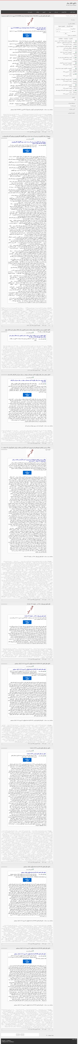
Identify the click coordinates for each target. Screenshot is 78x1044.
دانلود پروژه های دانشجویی (9, 355)
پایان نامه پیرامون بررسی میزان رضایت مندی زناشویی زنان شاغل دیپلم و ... (24, 352)
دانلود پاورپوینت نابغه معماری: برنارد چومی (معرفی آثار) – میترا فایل (35, 128)
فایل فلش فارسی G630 (29, 1023)
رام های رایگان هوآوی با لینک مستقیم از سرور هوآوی (16, 726)
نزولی (6, 322)
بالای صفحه (74, 1039)
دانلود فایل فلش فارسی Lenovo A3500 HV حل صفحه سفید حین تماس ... (18, 838)
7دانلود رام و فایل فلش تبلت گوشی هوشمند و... (36, 940)
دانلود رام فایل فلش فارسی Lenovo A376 (40, 748)
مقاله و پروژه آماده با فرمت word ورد (35, 573)
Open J (5, 317)
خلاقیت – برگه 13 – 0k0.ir (24, 438)
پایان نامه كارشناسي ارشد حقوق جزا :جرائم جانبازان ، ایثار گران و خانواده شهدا (30, 440)
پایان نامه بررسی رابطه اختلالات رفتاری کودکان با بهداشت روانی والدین (35, 572)
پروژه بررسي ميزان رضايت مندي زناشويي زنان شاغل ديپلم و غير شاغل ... (37, 350)
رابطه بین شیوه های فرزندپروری (8, 572)
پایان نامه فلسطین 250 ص (10, 440)
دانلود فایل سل (71, 3)
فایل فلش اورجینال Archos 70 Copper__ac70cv (33, 556)
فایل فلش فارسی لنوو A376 (39, 845)
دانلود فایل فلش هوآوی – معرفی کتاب (39, 729)
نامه (37, 586)
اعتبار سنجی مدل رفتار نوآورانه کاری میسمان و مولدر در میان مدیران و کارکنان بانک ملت (29, 374)
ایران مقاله (18, 320)
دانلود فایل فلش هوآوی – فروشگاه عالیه (35, 938)
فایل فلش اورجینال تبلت (12, 853)
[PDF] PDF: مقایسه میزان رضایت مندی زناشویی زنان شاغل (41, 356)
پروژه (5, 318)
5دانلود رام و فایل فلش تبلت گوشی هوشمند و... (36, 854)
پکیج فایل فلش (49, 855)
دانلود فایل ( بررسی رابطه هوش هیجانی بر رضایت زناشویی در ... (19, 353)
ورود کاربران (70, 26)
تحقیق (18, 586)
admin (51, 572)
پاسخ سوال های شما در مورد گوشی (27, 1019)
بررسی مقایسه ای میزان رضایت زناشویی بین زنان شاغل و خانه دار (38, 359)
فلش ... (44, 124)
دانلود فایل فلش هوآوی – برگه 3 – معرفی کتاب (43, 1019)
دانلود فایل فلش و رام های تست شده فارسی (13, 843)
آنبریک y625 (38, 1021)
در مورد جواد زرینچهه (36, 588)
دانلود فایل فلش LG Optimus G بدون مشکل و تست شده (64, 48)
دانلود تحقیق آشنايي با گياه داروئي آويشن (36, 437)
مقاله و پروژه (33, 363)
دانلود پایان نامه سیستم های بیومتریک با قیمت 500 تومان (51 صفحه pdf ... (27, 439)
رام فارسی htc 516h (37, 836)
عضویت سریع (62, 26)
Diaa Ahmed (16, 654)
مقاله (45, 225)
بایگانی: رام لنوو (14, 836)
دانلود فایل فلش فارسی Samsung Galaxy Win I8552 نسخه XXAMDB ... (34, 114)
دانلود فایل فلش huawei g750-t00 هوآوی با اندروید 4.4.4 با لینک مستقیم (28, 1005)
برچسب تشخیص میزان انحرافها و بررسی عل (35, 364)
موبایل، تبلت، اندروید (7, 122)
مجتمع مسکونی (27, 441)
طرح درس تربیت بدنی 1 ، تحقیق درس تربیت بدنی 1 (39, 367)
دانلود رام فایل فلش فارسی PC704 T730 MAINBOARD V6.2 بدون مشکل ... (26, 857)
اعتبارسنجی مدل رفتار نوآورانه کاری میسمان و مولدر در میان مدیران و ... (25, 431)
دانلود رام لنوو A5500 (16, 842)
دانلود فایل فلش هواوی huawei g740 (45, 1012)
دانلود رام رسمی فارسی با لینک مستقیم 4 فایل (40, 1026)
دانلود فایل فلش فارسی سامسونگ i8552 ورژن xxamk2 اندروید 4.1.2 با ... (39, 123)
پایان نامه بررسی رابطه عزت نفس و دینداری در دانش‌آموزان (13, 585)
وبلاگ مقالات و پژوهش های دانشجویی (22, 321)
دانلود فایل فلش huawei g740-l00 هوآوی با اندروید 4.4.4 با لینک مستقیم (28, 920)
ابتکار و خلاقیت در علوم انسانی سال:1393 (37, 436)
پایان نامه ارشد (18, 572)
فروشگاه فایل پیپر (11, 320)
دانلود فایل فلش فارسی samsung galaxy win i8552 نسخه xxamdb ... (29, 115)
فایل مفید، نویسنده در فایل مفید (12, 851)
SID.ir (41, 431)
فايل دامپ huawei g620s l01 (25, 727)
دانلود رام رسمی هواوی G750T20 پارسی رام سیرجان (27, 936)
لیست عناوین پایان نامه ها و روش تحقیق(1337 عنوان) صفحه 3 (36, 360)
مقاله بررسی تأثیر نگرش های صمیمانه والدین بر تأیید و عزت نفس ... (40, 571)
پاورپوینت (38, 441)
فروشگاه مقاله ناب (40, 320)
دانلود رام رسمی (11, 937)
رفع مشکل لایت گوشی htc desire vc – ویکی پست (17, 365)
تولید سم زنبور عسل (16, 122)
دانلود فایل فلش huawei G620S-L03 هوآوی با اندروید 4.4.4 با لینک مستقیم (32, 663)
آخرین (71, 38)
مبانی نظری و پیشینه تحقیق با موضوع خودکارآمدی (17, 574)
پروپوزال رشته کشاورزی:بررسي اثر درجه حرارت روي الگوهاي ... (40, 311)
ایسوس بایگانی (34, 858)
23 (13, 1010)
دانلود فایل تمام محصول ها (23, 367)
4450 (22, 360)
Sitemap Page (10, 854)
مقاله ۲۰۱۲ (50, 318)
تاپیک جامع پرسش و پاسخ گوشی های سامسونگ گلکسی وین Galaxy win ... (20, 124)
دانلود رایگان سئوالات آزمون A (38, 368)
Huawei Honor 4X (45, 1015)
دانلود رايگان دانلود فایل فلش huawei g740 (17, 1013)
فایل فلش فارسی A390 (6, 857)
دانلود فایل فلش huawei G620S (41, 725)
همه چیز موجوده (14, 850)
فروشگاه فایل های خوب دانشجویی (37, 321)
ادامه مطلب (16, 561)
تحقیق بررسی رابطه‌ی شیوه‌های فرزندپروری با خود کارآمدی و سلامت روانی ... (19, 567)
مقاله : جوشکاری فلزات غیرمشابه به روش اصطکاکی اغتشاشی (27, 319)
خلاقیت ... (46, 587)
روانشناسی (28, 589)
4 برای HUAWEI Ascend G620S (15, 733)
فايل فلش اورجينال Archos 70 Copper (15, 652)
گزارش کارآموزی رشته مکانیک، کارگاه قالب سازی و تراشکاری (38, 316)
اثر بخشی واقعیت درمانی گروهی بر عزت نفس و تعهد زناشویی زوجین (38, 585)
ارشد (22, 586)
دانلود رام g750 (32, 941)
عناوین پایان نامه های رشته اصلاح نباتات (32, 315)
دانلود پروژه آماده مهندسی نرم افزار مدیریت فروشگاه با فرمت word (24, 566)
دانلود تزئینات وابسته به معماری (20, 364)
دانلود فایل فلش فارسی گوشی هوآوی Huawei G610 (22, 729)
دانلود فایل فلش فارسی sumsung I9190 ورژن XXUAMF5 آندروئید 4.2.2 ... (39, 127)
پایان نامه (31, 570)
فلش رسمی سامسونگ (12, 123)
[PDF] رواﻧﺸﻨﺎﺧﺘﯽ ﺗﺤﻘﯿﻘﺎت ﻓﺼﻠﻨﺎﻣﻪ (45, 584)
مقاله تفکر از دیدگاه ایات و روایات (38, 589)
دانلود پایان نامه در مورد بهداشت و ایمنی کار (34, 425)
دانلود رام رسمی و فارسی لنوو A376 (25, 836)
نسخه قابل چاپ (25, 320)
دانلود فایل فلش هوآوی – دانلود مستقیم (35, 937)
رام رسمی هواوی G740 (43, 1009)
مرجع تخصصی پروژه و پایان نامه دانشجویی (29, 366)
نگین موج (27, 363)
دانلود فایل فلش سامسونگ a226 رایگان (9, 656)
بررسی (3, 586)
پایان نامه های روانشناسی (47, 586)
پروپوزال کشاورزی (24, 311)
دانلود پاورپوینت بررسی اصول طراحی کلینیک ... (22, 362)
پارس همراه (32, 1018)
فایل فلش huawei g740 (20, 1009)
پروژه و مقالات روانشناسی (16, 584)
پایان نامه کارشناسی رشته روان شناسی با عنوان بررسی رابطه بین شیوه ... (29, 587)
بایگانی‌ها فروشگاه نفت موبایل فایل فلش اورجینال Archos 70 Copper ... (35, 650)
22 (26, 728)
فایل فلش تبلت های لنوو (40, 855)
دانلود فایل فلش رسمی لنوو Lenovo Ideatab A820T (29, 839)
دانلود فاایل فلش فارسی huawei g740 (12, 1019)
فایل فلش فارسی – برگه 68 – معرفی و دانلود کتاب (30, 122)
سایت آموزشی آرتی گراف (26, 588)
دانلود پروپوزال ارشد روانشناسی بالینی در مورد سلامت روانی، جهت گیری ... (26, 564)
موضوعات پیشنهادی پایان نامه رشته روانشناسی (37, 580)
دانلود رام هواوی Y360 (8, 1014)
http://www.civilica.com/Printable (46, 319)
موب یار (28, 726)
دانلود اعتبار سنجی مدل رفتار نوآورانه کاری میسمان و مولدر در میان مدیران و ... (33, 435)
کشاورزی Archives (29, 312)
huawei (36, 930)
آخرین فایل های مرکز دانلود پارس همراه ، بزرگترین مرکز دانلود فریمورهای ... (17, 1026)
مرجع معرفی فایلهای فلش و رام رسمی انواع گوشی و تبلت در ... (35, 860)
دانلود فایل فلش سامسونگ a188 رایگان (25, 656)
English (47, 436)
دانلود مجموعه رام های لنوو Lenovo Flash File (40, 841)
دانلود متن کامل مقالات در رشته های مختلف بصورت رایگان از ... (38, 314)
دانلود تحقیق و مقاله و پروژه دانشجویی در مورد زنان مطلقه (37, 358)
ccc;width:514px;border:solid (41, 318)
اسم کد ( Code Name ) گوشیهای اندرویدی (14, 860)
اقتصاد (48, 588)
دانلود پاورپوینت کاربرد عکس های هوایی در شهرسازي (33, 313)
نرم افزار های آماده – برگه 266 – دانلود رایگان (21, 852)
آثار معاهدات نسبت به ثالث (39, 130)
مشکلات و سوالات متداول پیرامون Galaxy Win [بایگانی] (40, 129)
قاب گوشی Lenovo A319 (27, 845)
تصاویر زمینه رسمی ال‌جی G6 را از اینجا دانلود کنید (23, 903)
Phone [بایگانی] (27, 858)
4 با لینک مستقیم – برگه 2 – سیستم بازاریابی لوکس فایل (34, 1025)
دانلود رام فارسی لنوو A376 (18, 835)
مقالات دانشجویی (12, 587)
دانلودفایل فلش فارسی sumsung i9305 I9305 (26, 117)
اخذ (29, 586)
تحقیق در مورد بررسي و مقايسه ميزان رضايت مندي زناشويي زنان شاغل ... (17, 348)
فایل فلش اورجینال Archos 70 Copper (40, 648)
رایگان (36, 570)
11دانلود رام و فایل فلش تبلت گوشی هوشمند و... (12, 1018)
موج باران (34, 322)
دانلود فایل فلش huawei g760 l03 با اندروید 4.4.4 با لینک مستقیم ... (28, 732)
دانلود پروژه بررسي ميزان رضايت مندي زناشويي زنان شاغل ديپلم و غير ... (22, 347)
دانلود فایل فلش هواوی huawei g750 (40, 925)
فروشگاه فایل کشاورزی (15, 311)
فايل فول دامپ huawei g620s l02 (38, 727)
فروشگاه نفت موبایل (28, 652)
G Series (43, 940)
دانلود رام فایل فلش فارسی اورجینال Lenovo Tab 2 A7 (20, 834)
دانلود (40, 570)
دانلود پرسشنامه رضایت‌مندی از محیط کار (12, 360)
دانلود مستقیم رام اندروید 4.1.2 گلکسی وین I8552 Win (30, 118)
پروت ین (9, 317)
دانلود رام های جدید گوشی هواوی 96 (45, 936)
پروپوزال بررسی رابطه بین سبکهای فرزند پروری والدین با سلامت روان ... (14, 573)
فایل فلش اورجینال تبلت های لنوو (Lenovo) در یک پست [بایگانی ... (22, 855)
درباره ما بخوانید (16, 929)
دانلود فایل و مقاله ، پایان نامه (25, 851)
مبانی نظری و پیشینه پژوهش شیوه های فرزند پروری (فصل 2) (23, 582)
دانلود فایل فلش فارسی (12, 932)
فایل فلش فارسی (40, 31)
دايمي (43, 1022)
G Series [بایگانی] (28, 933)
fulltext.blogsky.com (42, 323)
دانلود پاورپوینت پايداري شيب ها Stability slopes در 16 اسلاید (35, 1024)
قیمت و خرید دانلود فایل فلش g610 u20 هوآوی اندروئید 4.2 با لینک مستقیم (21, 1021)
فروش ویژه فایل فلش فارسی (24, 850)
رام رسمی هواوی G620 (16, 730)
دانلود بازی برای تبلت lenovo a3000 (45, 858)
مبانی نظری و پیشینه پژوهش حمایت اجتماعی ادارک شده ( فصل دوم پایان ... (34, 583)
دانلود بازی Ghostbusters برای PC (43, 851)
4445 (13, 125)
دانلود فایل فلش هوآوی (9, 939)
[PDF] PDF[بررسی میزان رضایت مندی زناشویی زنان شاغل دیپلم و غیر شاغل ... (28, 357)
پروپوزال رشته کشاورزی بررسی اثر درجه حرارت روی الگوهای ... (14, 310)
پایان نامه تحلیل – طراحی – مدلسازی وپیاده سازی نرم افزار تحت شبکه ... (21, 318)
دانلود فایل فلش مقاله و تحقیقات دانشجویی (40, 933)
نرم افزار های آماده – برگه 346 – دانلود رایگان (35, 125)
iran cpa (43, 588)
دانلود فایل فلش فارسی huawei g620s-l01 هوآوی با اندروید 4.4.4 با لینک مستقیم (27, 720)
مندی (12, 364)
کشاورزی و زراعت (16, 317)
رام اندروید (45, 1018)
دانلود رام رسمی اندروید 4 (30, 733)
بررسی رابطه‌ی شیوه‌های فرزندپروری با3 (30, 584)
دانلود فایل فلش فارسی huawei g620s (27, 725)
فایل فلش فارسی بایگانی (20, 125)
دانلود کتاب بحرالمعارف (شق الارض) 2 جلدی (20, 129)
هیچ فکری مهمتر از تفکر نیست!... (42, 582)
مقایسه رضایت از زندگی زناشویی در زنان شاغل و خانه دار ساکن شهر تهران (26, 361)
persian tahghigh (32, 320)
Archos (47, 657)
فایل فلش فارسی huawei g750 (32, 1013)
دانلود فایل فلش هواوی (9, 938)
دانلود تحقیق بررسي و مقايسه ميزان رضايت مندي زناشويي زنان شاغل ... (28, 346)
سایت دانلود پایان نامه (48, 573)
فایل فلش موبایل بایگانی (14, 121)
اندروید (35, 42)
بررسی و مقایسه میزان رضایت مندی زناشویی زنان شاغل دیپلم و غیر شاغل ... (30, 351)
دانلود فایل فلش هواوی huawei (10, 1023)
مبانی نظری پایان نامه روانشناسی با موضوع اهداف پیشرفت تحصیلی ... (39, 577)
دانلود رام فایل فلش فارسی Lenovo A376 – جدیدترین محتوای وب (37, 833)
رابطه (35, 462)
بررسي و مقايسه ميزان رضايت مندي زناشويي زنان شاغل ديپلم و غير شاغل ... (33, 345)
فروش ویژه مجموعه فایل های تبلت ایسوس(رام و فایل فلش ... (27, 844)
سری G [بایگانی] (31, 728)
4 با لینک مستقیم (37, 1022)
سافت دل (33, 852)
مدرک (26, 586)
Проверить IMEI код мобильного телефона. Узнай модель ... (36, 859)
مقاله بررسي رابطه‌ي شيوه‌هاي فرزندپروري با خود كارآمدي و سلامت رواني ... (33, 561)
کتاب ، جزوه (48, 438)
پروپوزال (44, 159)
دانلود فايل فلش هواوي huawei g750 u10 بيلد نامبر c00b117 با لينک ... (29, 927)
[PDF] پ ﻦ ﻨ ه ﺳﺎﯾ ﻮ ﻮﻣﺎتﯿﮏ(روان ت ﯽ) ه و (11, 583)
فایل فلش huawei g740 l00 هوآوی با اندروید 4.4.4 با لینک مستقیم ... (24, 1015)
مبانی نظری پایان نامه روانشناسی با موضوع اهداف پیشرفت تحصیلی (40, 574)
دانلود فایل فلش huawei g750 (30, 874)
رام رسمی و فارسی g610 (38, 1027)
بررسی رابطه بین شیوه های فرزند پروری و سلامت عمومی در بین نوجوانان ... (26, 565)
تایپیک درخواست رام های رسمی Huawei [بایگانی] (27, 1016)
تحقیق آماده (13, 570)
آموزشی (50, 441)
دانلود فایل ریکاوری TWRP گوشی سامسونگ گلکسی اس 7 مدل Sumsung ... (34, 317)
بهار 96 (44, 570)
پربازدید (66, 38)
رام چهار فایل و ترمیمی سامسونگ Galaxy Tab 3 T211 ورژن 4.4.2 (20, 1022)
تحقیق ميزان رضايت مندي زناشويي (36, 354)
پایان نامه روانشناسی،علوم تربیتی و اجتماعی (42, 578)
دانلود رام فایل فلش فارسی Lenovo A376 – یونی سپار (38, 837)
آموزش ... (20, 441)
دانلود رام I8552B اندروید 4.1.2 (29, 120)
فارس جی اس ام (35, 126)
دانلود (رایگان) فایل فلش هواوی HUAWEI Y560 (16, 1012)
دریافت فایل (27, 35)
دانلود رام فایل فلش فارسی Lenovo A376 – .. (31, 843)
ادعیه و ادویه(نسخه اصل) (44, 126)
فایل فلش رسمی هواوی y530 (17, 933)
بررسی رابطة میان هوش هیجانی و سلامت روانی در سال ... (16, 571)
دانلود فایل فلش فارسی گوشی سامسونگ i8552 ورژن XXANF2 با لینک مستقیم (27, 109)
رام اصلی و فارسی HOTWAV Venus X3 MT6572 (14, 1024)
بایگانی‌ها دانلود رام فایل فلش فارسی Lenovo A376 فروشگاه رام (33, 768)
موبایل (23, 123)
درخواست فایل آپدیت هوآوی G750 (32, 939)
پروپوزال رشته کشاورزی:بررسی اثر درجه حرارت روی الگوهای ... (39, 310)
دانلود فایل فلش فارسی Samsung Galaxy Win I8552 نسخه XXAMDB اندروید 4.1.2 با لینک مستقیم (26, 15)
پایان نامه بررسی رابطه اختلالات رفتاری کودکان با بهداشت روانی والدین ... (35, 579)
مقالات (18, 570)
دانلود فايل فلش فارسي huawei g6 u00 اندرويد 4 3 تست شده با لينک (34, 1014)
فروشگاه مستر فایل (10, 321)
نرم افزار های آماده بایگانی (19, 939)
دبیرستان (33, 441)
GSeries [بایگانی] (38, 1018)
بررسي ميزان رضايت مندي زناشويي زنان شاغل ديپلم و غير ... (18, 356)
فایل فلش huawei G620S (23, 731)
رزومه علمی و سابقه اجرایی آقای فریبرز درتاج (26, 410)
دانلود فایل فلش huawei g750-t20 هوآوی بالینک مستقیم (37, 866)
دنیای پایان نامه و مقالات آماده (44, 366)
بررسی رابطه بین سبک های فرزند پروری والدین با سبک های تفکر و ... (38, 581)
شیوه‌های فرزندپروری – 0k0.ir (44, 569)
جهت (33, 586)
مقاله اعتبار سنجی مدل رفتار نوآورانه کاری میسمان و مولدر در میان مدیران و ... (33, 430)
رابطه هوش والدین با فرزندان (27, 578)
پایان (40, 586)
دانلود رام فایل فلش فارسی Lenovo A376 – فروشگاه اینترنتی (20, 849)
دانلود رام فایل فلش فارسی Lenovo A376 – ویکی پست (22, 846)
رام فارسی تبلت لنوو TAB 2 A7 (30, 835)
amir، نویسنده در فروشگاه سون (18, 940)
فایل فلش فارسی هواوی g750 (23, 932)
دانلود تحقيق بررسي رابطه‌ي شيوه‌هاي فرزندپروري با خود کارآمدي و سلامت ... (17, 562)
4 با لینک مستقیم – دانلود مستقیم (14, 1020)
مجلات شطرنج (44, 441)
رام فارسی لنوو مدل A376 (37, 838)
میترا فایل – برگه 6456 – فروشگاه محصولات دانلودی (22, 575)
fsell (49, 131)
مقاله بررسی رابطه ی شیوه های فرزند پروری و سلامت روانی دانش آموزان (39, 563)
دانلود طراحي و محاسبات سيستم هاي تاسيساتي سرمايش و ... (20, 322)
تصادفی (60, 38)
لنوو (38, 835)
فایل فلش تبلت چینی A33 (13, 856)
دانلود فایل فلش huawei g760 (36, 1017)
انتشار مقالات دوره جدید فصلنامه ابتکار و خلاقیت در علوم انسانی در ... (15, 436)
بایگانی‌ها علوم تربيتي (16, 366)
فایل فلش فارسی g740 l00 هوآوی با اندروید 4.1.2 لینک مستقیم (27, 978)
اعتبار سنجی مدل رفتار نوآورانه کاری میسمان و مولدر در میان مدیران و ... (17, 433)
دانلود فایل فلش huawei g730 (42, 941)
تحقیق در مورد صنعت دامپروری (46, 361)
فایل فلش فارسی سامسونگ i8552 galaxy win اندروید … (20, 126)
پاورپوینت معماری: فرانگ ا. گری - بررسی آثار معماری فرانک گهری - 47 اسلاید (63, 42)
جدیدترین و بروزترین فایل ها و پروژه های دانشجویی (15, 363)
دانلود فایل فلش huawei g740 (30, 955)
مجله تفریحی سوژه (48, 1027)
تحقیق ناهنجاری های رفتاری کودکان (31, 569)
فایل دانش (33, 851)
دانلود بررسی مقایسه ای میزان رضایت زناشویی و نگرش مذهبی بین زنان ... (39, 349)
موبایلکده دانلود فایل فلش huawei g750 (30, 926)
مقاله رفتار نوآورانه (48, 437)
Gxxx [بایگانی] (39, 733)
